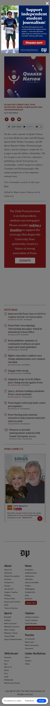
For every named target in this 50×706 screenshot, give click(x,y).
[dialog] (25, 353)
